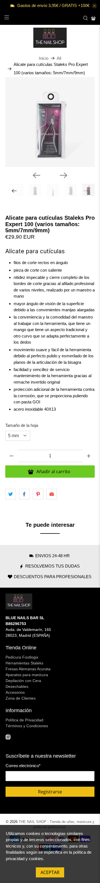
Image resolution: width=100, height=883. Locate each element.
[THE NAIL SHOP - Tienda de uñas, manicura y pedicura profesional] (50, 38)
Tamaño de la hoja (21, 425)
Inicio (43, 58)
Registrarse (50, 792)
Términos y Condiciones (27, 726)
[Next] (63, 175)
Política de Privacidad (24, 720)
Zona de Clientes (21, 698)
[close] (94, 6)
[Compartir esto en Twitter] (10, 494)
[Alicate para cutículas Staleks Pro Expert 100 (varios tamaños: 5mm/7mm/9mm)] (50, 122)
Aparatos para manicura (27, 675)
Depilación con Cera (23, 680)
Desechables (17, 686)
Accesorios (15, 692)
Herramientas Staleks (24, 663)
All (59, 58)
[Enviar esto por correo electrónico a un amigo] (51, 494)
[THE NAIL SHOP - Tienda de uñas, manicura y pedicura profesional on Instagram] (8, 738)
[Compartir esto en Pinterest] (38, 494)
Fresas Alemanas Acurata (28, 669)
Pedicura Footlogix (22, 657)
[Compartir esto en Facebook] (24, 494)
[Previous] (36, 175)
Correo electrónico (23, 765)
